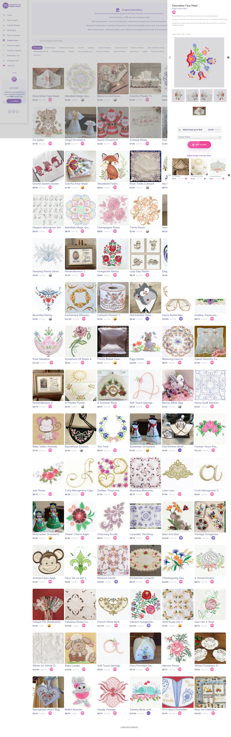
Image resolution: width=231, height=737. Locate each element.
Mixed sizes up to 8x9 (192, 130)
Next (228, 57)
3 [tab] (195, 182)
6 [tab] (206, 182)
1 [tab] (188, 182)
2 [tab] (192, 182)
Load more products (129, 727)
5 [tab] (203, 182)
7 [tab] (210, 182)
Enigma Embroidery (179, 8)
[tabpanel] (181, 169)
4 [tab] (199, 182)
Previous (170, 57)
